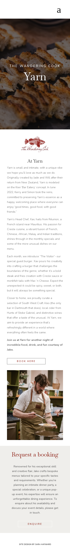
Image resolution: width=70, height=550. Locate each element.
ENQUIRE (35, 524)
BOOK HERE (26, 361)
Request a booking (35, 455)
